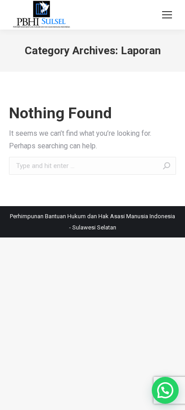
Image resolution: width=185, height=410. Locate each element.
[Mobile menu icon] (167, 15)
